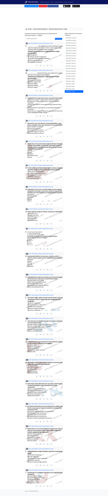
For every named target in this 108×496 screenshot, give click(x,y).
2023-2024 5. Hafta (70, 81)
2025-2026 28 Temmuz (71, 45)
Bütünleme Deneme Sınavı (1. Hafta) (58, 29)
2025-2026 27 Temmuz (71, 48)
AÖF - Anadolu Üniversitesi (31, 6)
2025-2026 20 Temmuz (71, 50)
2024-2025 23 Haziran (71, 71)
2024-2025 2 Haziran (70, 78)
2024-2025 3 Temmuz (71, 61)
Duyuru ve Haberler (69, 2)
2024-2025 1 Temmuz (71, 66)
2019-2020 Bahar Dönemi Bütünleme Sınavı (39, 70)
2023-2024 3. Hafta (70, 86)
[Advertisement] (54, 18)
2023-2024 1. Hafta (70, 91)
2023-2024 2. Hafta (70, 89)
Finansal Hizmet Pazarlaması (40, 29)
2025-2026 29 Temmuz (71, 43)
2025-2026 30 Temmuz (71, 40)
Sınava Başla (59, 38)
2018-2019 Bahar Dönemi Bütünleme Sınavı (39, 43)
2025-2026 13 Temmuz (71, 53)
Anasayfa (42, 2)
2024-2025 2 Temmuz (71, 63)
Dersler (52, 2)
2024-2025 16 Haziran (71, 73)
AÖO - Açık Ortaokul (53, 6)
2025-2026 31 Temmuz (71, 38)
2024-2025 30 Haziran (71, 68)
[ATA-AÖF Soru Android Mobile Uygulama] (76, 6)
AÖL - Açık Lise (43, 6)
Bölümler (47, 2)
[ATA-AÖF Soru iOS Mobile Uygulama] (66, 6)
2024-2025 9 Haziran (70, 76)
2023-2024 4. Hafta (70, 84)
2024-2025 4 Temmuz (71, 58)
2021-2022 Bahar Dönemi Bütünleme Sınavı (39, 121)
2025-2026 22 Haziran (71, 55)
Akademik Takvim (59, 2)
